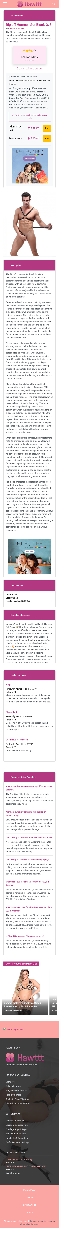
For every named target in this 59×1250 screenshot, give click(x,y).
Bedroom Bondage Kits (17, 1125)
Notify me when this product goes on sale (30, 116)
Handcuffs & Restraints (17, 1138)
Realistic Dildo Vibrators (17, 1099)
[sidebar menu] (5, 4)
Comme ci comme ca (14, 1011)
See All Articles (13, 1173)
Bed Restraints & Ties (16, 1133)
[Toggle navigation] (54, 4)
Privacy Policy (29, 1190)
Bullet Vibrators (13, 1086)
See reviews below (29, 68)
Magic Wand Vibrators (16, 1090)
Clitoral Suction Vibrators (18, 1103)
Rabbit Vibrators (13, 1095)
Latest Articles (29, 1205)
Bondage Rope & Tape (16, 1129)
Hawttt (26, 1221)
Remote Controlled (15, 1120)
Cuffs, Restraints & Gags (17, 1142)
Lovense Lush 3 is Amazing (19, 1159)
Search (29, 1212)
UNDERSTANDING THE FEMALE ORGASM (26, 1166)
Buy (47, 128)
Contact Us (30, 1197)
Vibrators (10, 1082)
